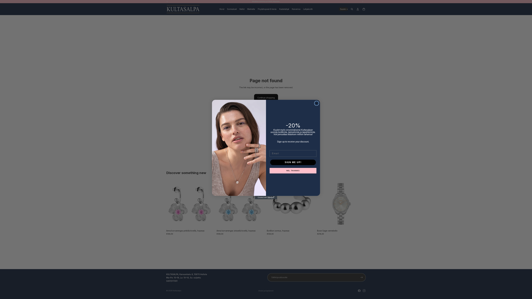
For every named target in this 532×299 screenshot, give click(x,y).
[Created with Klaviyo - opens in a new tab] (266, 197)
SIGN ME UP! (293, 162)
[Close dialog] (316, 103)
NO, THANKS (293, 171)
